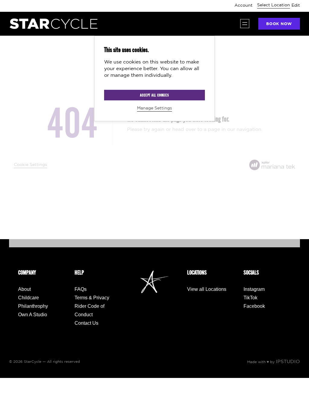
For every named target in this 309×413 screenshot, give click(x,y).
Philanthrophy (33, 306)
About (24, 289)
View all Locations (206, 289)
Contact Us (86, 323)
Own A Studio (32, 314)
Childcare (28, 297)
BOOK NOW (279, 24)
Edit (295, 5)
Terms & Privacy (92, 297)
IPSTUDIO (288, 362)
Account (243, 5)
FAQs (81, 289)
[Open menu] (244, 23)
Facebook (254, 306)
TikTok (250, 297)
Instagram (254, 289)
